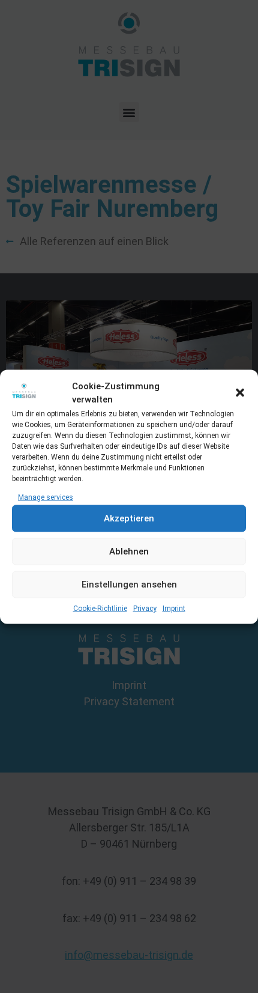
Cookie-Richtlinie (100, 608)
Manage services (45, 497)
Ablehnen (129, 551)
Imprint (174, 608)
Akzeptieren (129, 518)
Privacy (145, 608)
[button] (240, 393)
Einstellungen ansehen (129, 584)
